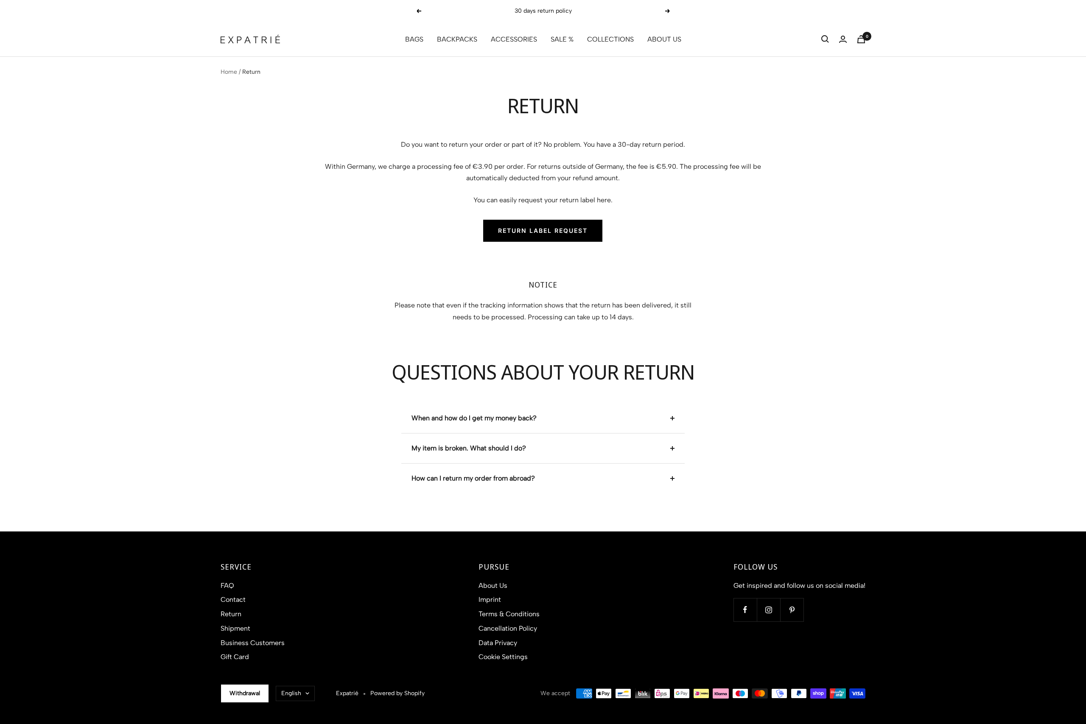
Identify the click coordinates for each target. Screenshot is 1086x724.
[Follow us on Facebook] (745, 609)
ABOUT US (664, 39)
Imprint (490, 599)
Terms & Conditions (509, 614)
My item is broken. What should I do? (468, 448)
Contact (233, 599)
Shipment (235, 628)
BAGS (414, 39)
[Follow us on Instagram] (768, 609)
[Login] (843, 39)
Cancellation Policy (508, 628)
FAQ (227, 585)
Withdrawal (245, 693)
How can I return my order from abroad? (473, 478)
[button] (825, 39)
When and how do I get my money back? (474, 418)
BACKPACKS (457, 39)
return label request (543, 230)
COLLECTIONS (610, 39)
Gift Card (235, 657)
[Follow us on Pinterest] (791, 609)
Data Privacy (498, 643)
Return (231, 614)
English (291, 693)
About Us (493, 585)
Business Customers (253, 643)
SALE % (562, 39)
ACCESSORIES (514, 39)
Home (229, 71)
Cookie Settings (503, 657)
